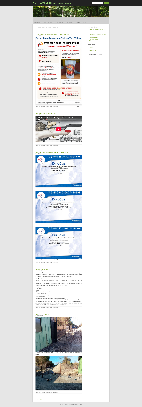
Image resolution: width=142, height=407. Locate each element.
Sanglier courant (48, 22)
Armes (90, 47)
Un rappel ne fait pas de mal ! (46, 113)
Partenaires (70, 22)
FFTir (90, 49)
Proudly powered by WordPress (66, 404)
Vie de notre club (54, 106)
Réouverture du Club (43, 314)
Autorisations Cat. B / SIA (95, 19)
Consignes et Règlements (54, 19)
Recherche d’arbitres (43, 269)
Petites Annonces (59, 22)
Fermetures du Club (80, 22)
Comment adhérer (68, 19)
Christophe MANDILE (45, 106)
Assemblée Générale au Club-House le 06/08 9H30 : (54, 34)
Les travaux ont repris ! (99, 57)
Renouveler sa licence (81, 19)
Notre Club (43, 19)
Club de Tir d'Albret (44, 3)
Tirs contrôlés (37, 22)
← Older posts (39, 399)
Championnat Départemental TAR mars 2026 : (52, 152)
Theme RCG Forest (78, 404)
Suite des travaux (93, 40)
